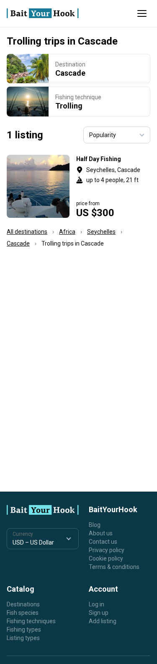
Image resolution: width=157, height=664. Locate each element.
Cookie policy (106, 558)
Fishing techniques (31, 621)
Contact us (103, 541)
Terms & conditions (114, 566)
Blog (94, 524)
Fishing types (24, 629)
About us (101, 533)
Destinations (23, 604)
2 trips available (113, 186)
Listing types (23, 638)
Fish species (23, 612)
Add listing (102, 621)
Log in (96, 604)
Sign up (98, 612)
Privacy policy (106, 550)
